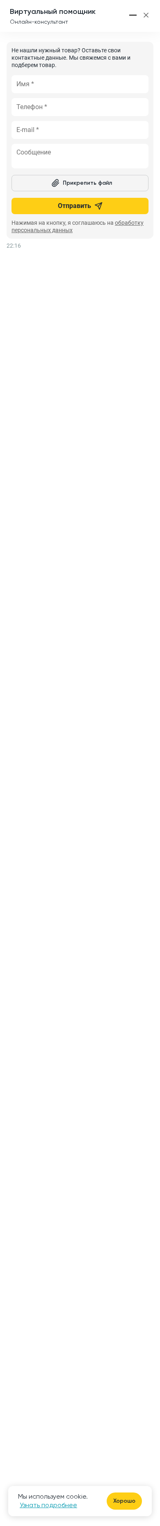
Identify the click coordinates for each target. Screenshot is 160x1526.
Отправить (74, 206)
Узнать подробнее (48, 1505)
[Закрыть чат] (146, 15)
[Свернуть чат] (133, 15)
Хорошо (124, 1500)
